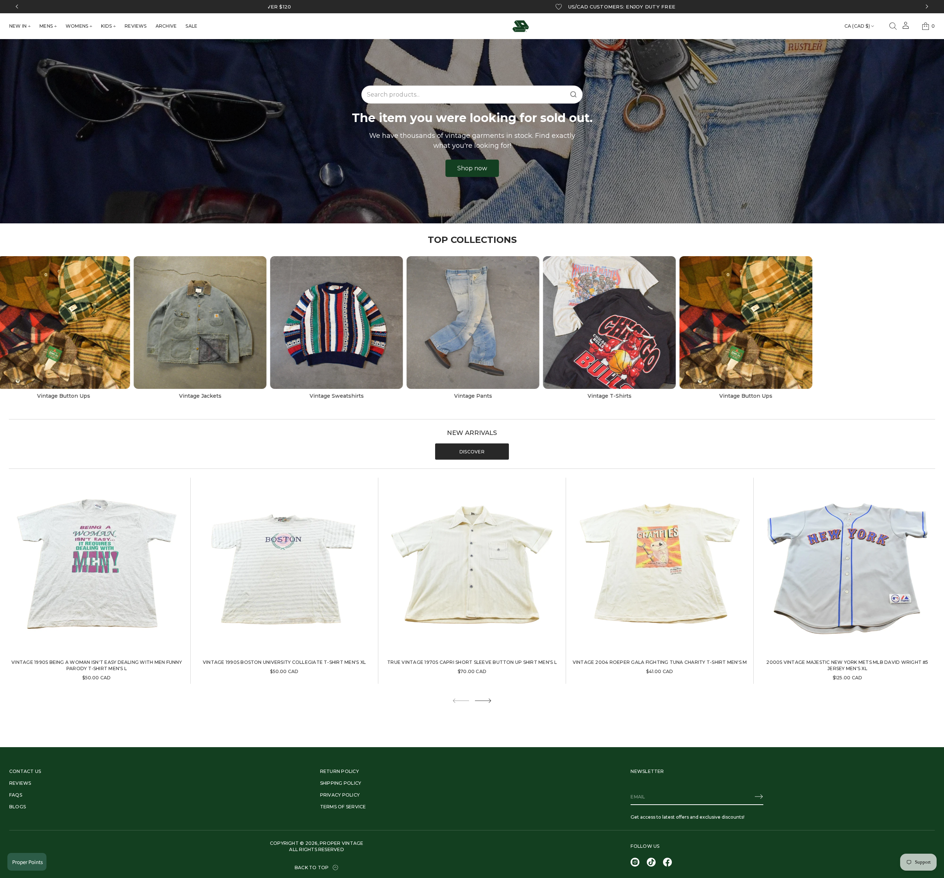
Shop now (472, 168)
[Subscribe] (758, 796)
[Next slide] (483, 701)
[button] (893, 26)
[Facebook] (667, 862)
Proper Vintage (341, 843)
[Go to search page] (893, 26)
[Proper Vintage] (520, 26)
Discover (472, 451)
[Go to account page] (905, 28)
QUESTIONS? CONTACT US (496, 7)
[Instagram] (635, 862)
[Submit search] (573, 94)
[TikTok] (651, 862)
